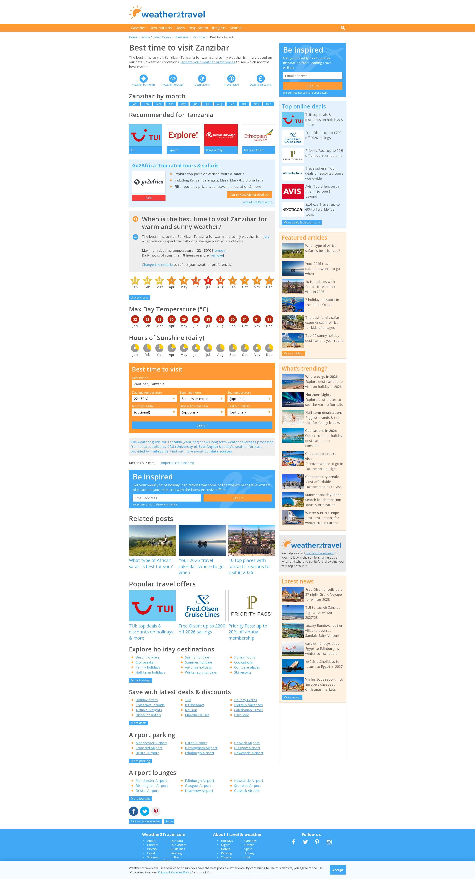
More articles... (294, 353)
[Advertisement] (278, 12)
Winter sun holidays (201, 672)
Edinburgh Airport (199, 753)
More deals (138, 723)
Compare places (247, 667)
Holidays (227, 841)
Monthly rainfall (143, 406)
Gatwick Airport (247, 743)
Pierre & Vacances (248, 705)
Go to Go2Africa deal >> (249, 194)
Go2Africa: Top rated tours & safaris (175, 165)
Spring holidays (197, 657)
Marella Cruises (197, 715)
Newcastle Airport (248, 753)
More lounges (140, 799)
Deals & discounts (261, 84)
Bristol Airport (147, 753)
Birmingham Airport (201, 748)
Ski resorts (242, 672)
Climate (226, 857)
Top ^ (169, 821)
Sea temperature (239, 392)
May (183, 104)
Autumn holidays (198, 667)
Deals (180, 27)
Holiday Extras (245, 700)
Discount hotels (148, 715)
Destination (140, 378)
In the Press (171, 859)
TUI (188, 700)
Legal (151, 853)
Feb (146, 104)
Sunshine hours (191, 392)
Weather (138, 27)
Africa (146, 37)
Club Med (241, 715)
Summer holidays (199, 662)
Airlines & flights (149, 710)
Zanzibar (199, 37)
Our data (177, 841)
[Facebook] (133, 812)
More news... (292, 697)
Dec (268, 104)
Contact (152, 845)
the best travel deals (319, 553)
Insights (219, 27)
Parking (226, 853)
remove (219, 250)
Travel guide (231, 84)
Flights (225, 845)
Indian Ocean (162, 37)
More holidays (141, 680)
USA (247, 857)
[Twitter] (144, 812)
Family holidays (148, 667)
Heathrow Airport (199, 790)
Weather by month (143, 84)
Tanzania (181, 37)
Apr (171, 104)
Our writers (178, 845)
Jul (207, 104)
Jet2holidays (194, 705)
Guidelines (178, 849)
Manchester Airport (151, 743)
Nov (256, 104)
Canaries (250, 841)
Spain (248, 849)
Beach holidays (147, 657)
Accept (338, 869)
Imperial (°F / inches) (177, 462)
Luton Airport (196, 743)
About (151, 841)
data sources (221, 451)
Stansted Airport (149, 748)
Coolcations (243, 662)
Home (133, 37)
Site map (153, 857)
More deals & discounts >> (302, 222)
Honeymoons (244, 657)
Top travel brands (150, 705)
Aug (219, 104)
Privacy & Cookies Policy (174, 872)
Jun (195, 104)
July (266, 236)
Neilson (191, 710)
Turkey (249, 853)
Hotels (225, 849)
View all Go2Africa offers (257, 202)
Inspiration (198, 27)
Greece (249, 845)
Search (236, 27)
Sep (232, 104)
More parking (140, 761)
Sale (148, 197)
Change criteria (139, 297)
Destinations (161, 27)
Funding (176, 853)
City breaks (145, 662)
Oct (244, 104)
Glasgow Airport (247, 748)
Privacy (152, 849)
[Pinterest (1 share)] (155, 812)
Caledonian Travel (248, 710)
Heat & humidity (238, 406)
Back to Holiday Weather (145, 821)
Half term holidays (150, 672)
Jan (134, 104)
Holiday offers (147, 700)
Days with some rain (194, 406)
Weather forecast (172, 84)
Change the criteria (157, 264)
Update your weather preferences (208, 62)
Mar (158, 104)
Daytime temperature (147, 392)
